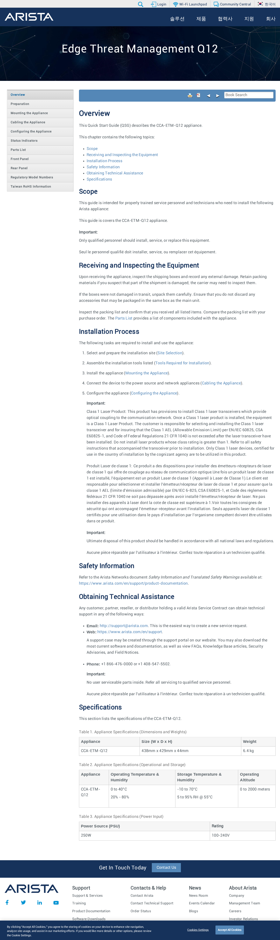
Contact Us (166, 868)
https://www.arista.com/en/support (129, 632)
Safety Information (103, 167)
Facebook (7, 902)
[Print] (190, 95)
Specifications (99, 179)
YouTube (56, 902)
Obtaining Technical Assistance (115, 173)
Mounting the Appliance (146, 373)
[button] (141, 4)
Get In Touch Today (123, 867)
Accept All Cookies (230, 929)
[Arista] (29, 17)
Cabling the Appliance (221, 383)
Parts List (124, 318)
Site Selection (170, 353)
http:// (124, 626)
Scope (92, 149)
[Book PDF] (198, 95)
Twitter (23, 902)
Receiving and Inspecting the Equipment (122, 155)
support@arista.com (129, 626)
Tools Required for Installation (182, 363)
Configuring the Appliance (154, 393)
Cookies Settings (198, 929)
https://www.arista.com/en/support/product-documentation (133, 584)
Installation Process (104, 161)
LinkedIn (39, 902)
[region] (140, 930)
